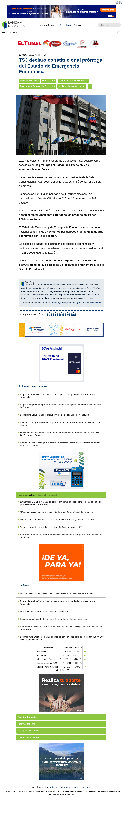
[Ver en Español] (120, 2)
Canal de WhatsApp (51, 302)
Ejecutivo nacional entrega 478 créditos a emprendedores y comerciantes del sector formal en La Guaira (60, 443)
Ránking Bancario (27, 717)
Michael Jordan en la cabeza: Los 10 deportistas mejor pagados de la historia (57, 519)
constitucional (48, 80)
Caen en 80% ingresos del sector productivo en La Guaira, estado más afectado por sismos (60, 423)
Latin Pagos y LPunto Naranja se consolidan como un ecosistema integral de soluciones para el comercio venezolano (62, 503)
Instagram (77, 302)
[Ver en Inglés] (117, 2)
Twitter (86, 302)
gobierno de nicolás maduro (72, 86)
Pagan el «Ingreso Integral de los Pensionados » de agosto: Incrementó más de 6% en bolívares (61, 405)
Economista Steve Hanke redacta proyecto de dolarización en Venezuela (54, 415)
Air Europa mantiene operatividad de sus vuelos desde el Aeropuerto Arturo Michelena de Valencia (61, 535)
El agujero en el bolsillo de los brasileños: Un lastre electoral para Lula (53, 619)
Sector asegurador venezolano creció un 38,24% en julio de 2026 (51, 527)
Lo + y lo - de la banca (29, 730)
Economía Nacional (29, 80)
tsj (90, 86)
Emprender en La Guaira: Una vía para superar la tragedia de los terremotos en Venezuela (58, 395)
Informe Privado (48, 25)
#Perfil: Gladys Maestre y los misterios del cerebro (44, 611)
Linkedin (54, 787)
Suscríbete (65, 25)
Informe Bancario (27, 724)
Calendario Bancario (28, 737)
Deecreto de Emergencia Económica (37, 86)
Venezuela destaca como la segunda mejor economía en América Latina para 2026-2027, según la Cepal (60, 433)
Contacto (78, 25)
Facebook (96, 302)
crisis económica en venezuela (73, 80)
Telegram (66, 302)
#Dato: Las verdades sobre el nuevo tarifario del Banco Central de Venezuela (56, 512)
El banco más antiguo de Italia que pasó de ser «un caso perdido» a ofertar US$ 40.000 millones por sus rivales (62, 638)
